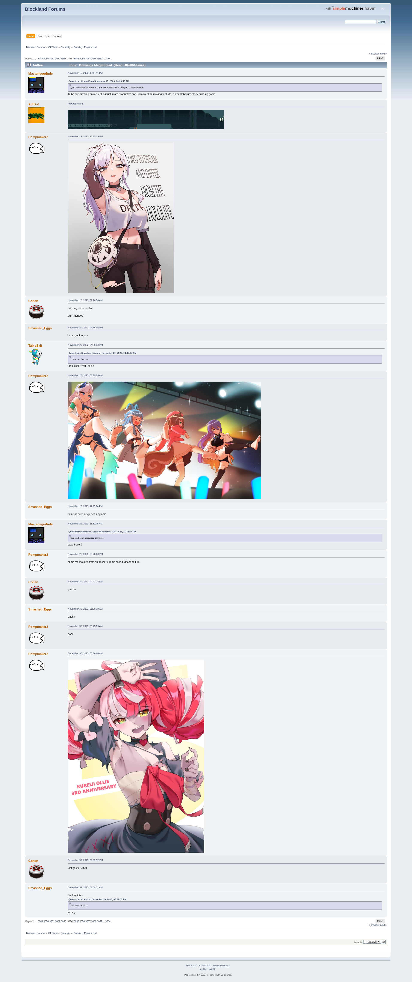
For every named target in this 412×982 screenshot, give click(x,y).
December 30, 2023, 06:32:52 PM (85, 860)
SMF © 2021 (205, 965)
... (36, 58)
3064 (108, 58)
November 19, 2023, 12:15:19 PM (85, 136)
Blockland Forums (45, 9)
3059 (99, 58)
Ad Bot (33, 104)
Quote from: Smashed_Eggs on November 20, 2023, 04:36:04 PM (102, 353)
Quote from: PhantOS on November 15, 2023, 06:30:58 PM (98, 81)
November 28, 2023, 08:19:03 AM (85, 375)
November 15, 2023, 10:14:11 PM (85, 73)
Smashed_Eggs (40, 328)
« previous (374, 53)
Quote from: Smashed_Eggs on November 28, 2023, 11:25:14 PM (102, 531)
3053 (63, 58)
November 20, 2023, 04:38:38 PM (85, 345)
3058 (93, 58)
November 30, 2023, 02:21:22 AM (85, 581)
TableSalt (35, 345)
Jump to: (358, 942)
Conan (33, 301)
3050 (46, 58)
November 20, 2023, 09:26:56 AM (85, 300)
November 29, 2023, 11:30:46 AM (85, 523)
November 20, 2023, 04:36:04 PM (85, 327)
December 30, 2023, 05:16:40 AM (85, 653)
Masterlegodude (40, 73)
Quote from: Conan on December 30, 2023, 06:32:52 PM (97, 899)
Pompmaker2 (38, 137)
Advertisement (75, 103)
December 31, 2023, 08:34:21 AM (85, 887)
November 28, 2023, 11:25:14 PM (85, 506)
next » (383, 53)
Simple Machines (221, 965)
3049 (40, 58)
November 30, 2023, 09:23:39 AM (85, 626)
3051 (52, 58)
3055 (76, 58)
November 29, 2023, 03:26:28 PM (85, 554)
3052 (57, 58)
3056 (82, 58)
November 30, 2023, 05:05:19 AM (85, 608)
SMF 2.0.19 (191, 965)
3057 (88, 58)
